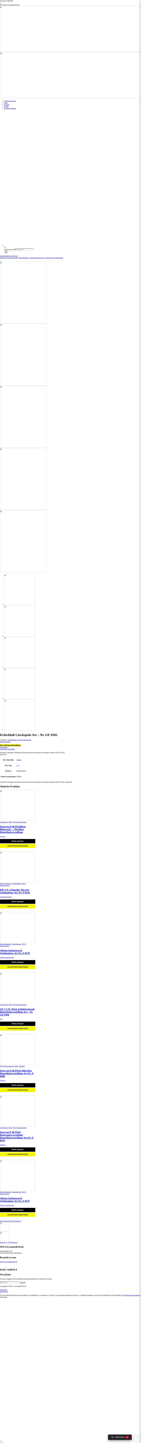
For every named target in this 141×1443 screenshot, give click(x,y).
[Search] (6, 252)
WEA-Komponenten (11, 258)
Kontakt (6, 105)
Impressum (3, 1290)
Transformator (58, 258)
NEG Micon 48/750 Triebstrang (10, 1221)
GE (1, 1019)
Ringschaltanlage (5, 884)
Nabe (10, 822)
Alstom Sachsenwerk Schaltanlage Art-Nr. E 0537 (15, 1199)
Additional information (7, 749)
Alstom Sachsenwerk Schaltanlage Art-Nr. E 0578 (15, 952)
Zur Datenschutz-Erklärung (131, 1295)
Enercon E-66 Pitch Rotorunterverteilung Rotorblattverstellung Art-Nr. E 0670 (17, 1136)
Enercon (2, 836)
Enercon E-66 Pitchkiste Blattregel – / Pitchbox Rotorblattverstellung (13, 829)
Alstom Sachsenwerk (7, 957)
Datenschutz (4, 1291)
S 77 (18, 765)
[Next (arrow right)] (3, 1442)
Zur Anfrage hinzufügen (10, 745)
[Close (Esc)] (1, 1440)
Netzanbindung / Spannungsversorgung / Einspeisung (35, 258)
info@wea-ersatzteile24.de (8, 1262)
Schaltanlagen (16, 884)
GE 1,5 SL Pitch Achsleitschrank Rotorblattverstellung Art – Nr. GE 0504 (17, 1012)
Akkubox (22, 1066)
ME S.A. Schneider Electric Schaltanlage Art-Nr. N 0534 (15, 891)
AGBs (6, 106)
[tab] (35, 747)
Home (2, 258)
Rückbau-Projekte (10, 108)
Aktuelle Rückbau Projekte (9, 256)
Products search (9, 249)
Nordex (19, 760)
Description (4, 747)
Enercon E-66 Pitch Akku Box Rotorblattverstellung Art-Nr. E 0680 (17, 1073)
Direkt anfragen (5, 742)
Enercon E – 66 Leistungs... (9, 1242)
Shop (6, 103)
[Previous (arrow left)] (1, 1442)
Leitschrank (4, 822)
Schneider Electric (6, 897)
